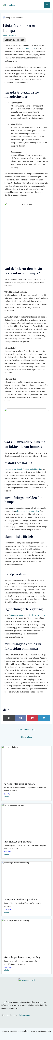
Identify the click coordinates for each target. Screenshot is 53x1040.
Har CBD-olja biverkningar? (19, 783)
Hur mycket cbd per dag (18, 841)
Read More (7, 794)
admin (6, 796)
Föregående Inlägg (26, 729)
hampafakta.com (27, 48)
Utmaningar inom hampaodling (22, 957)
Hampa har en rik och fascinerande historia (23, 469)
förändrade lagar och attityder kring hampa (27, 615)
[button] (26, 987)
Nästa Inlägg (26, 737)
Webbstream (24, 1015)
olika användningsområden (27, 511)
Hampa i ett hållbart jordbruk (21, 899)
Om (5, 35)
